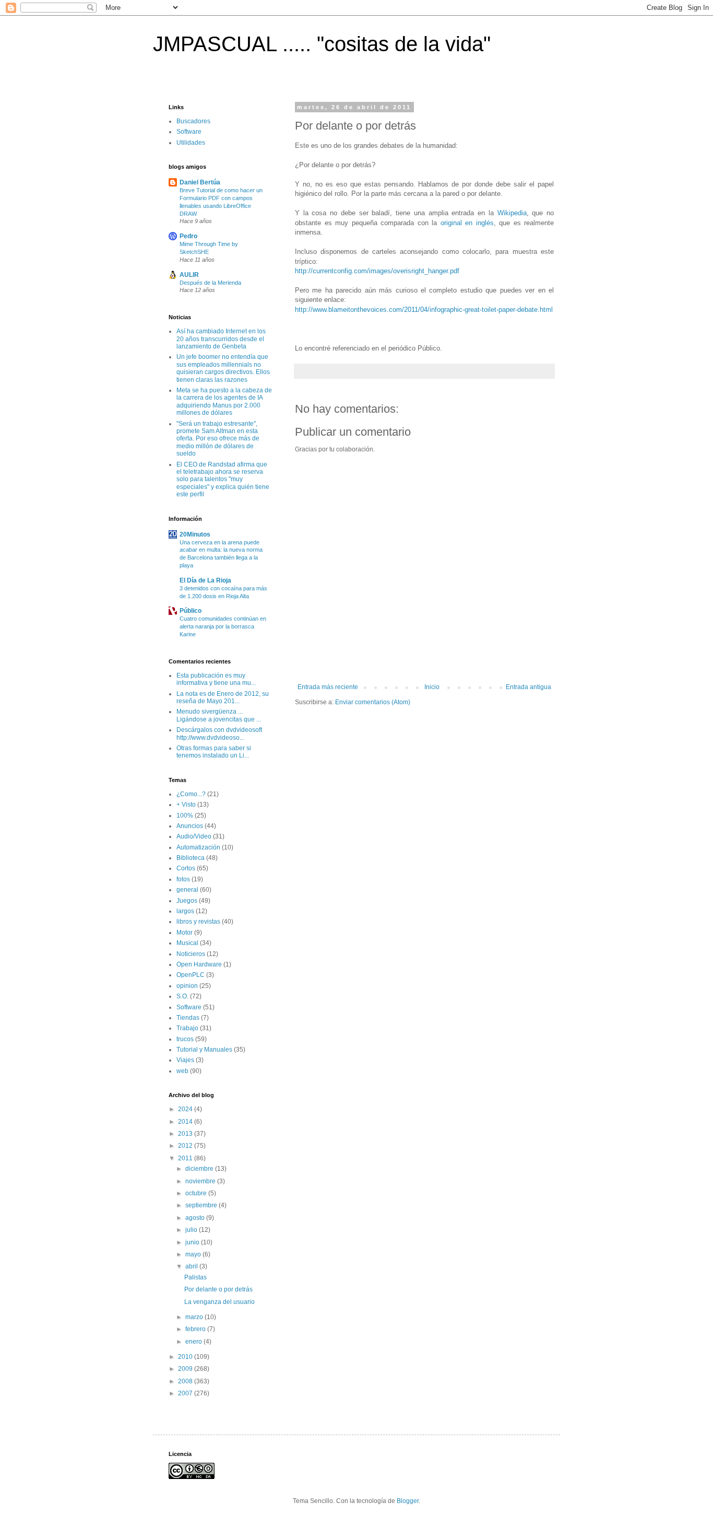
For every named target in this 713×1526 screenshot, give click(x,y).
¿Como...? (191, 794)
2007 (186, 1393)
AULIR (189, 274)
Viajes (185, 1060)
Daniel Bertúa (200, 182)
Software (188, 131)
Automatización (198, 847)
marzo (195, 1317)
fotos (183, 879)
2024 (186, 1109)
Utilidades (190, 142)
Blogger (408, 1501)
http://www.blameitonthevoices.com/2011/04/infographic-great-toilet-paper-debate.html (424, 309)
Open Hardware (199, 964)
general (187, 889)
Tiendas (187, 1017)
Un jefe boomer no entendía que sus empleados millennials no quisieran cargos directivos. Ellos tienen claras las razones (223, 368)
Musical (187, 943)
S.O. (182, 996)
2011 (186, 1158)
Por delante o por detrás (218, 1289)
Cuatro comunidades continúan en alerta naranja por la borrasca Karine (223, 626)
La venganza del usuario (219, 1302)
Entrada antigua (528, 687)
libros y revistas (198, 921)
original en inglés (467, 223)
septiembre (202, 1205)
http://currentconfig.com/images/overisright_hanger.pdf (377, 271)
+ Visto (186, 804)
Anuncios (189, 826)
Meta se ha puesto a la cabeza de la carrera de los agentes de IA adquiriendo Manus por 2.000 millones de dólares (224, 401)
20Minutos (195, 534)
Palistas (195, 1277)
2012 (186, 1145)
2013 (186, 1133)
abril (192, 1266)
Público (190, 610)
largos (185, 911)
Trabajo (187, 1028)
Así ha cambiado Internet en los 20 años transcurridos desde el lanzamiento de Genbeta (221, 339)
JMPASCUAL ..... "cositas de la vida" (322, 43)
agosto (195, 1217)
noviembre (201, 1181)
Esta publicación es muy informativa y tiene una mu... (216, 679)
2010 (186, 1356)
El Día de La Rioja (205, 580)
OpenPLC (190, 974)
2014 (186, 1121)
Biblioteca (190, 857)
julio (192, 1229)
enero (194, 1341)
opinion (187, 985)
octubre (196, 1193)
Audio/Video (193, 836)
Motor (184, 932)
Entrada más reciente (328, 687)
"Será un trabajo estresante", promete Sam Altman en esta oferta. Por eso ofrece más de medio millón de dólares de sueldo (217, 439)
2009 (186, 1368)
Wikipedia (512, 213)
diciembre (200, 1168)
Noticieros (190, 954)
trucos (185, 1039)
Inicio (431, 687)
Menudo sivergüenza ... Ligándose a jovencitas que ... (218, 715)
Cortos (185, 868)
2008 (186, 1381)
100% (184, 815)
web (182, 1071)
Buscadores (193, 121)
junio (193, 1242)
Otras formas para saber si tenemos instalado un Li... (213, 751)
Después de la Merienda (210, 282)
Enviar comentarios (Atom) (372, 702)
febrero (196, 1329)
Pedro (188, 236)
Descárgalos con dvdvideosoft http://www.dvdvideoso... (219, 733)
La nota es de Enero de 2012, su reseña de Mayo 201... (222, 697)
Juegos (186, 900)
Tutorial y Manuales (204, 1049)
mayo (194, 1254)
